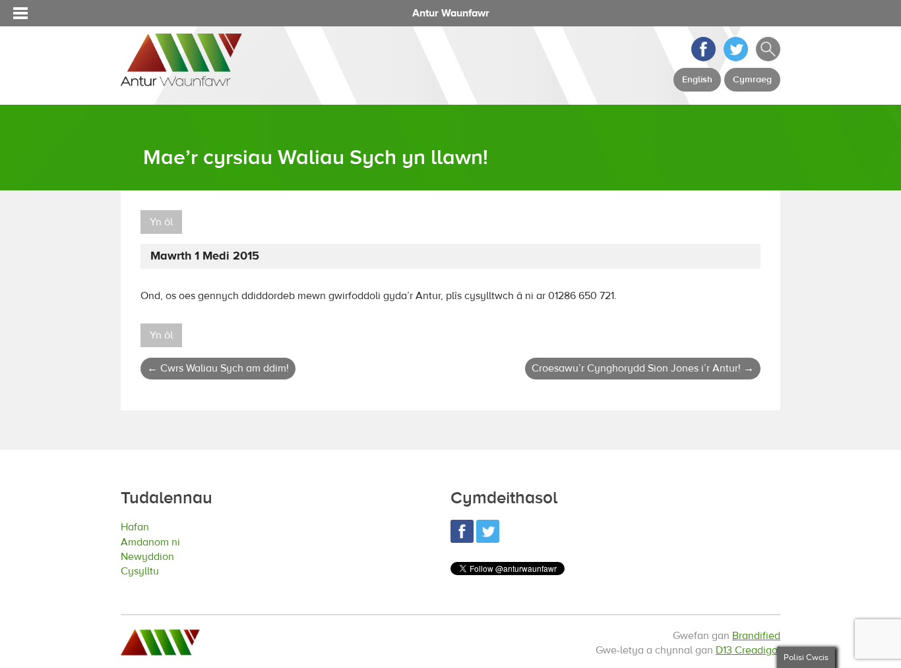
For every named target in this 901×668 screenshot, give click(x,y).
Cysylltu (144, 573)
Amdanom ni (158, 542)
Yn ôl (161, 222)
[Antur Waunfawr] (181, 80)
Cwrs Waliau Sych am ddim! (218, 368)
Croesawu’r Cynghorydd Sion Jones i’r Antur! (643, 368)
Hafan (139, 526)
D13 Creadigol (748, 650)
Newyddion (154, 557)
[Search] (768, 58)
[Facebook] (703, 58)
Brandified (756, 635)
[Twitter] (736, 58)
